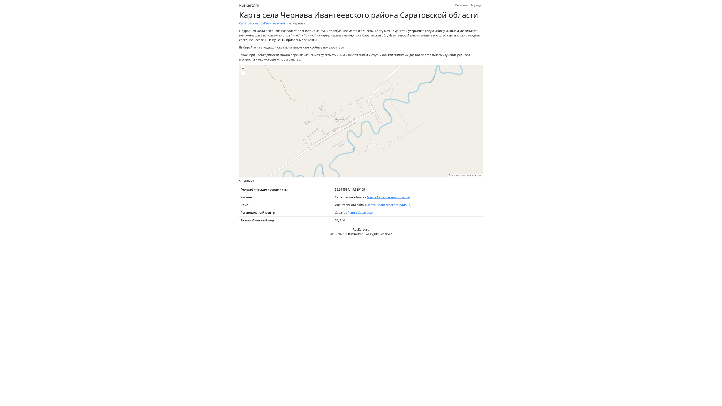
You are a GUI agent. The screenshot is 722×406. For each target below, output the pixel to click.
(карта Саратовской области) (388, 197)
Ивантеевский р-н (277, 23)
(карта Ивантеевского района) (388, 205)
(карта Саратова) (360, 213)
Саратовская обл (251, 23)
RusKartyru (249, 5)
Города (476, 5)
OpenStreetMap (459, 175)
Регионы (461, 5)
